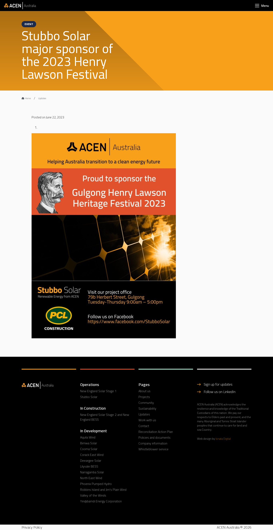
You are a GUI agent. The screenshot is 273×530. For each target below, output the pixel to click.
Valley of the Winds (93, 495)
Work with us (147, 420)
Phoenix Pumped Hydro (96, 484)
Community (146, 403)
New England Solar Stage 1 (98, 391)
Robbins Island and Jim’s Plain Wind (103, 490)
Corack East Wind (92, 455)
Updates (42, 98)
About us (144, 391)
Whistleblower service (153, 449)
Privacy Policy (32, 527)
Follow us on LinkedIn (219, 391)
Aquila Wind (87, 437)
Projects (144, 397)
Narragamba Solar (92, 472)
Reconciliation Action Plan (155, 432)
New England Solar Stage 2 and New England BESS (104, 417)
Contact (143, 426)
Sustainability (147, 408)
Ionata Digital (223, 438)
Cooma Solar (88, 449)
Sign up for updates (218, 384)
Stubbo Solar (88, 397)
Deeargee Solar (90, 460)
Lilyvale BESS (89, 466)
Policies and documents (154, 437)
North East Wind (91, 478)
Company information (152, 443)
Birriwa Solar (88, 443)
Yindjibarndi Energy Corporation (101, 501)
